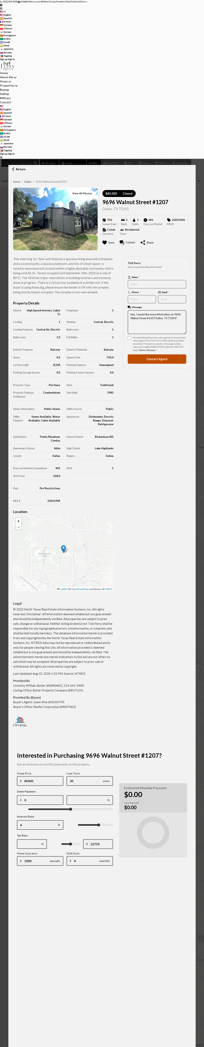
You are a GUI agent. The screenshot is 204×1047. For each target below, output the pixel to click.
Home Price (24, 773)
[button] (63, 549)
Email (165, 292)
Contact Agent (157, 359)
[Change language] (3, 11)
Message (137, 307)
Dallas (27, 181)
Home (16, 181)
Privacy (151, 350)
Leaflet (63, 589)
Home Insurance (27, 853)
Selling (4, 94)
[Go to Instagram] (1, 8)
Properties (7, 85)
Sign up (4, 59)
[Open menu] (1, 157)
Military (5, 98)
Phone (136, 292)
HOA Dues (73, 853)
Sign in (11, 59)
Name (136, 277)
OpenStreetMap (79, 589)
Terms (141, 350)
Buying (4, 89)
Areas (4, 81)
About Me (6, 77)
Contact (5, 102)
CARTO (109, 589)
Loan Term (73, 773)
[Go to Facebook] (1, 5)
